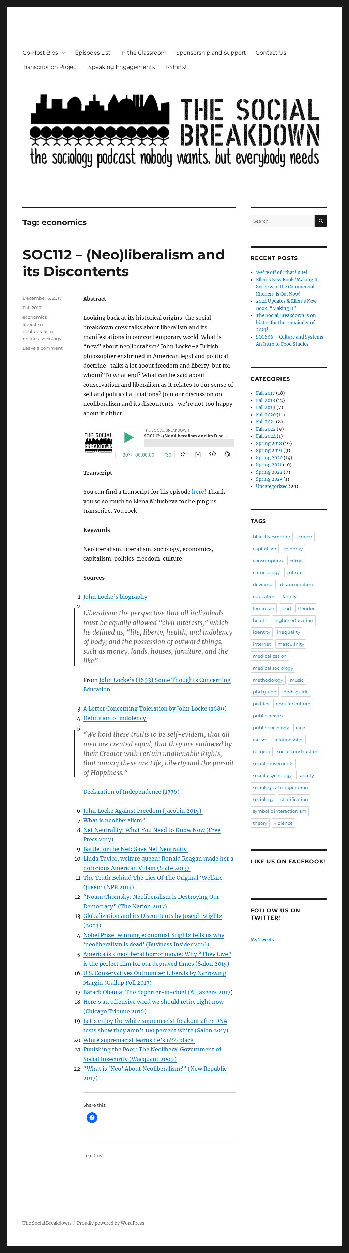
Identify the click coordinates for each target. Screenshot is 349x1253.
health (260, 620)
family (290, 596)
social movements (273, 763)
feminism (263, 608)
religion (261, 751)
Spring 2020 (269, 458)
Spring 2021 (269, 465)
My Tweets (262, 940)
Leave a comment (42, 348)
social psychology (272, 775)
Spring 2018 (269, 443)
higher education (293, 620)
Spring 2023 (269, 479)
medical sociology (273, 668)
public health (268, 715)
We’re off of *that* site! (281, 272)
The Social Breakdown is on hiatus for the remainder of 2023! (286, 323)
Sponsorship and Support (211, 52)
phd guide (264, 692)
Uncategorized (272, 486)
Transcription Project (50, 67)
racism (260, 739)
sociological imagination (280, 787)
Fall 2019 (265, 408)
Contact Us (271, 52)
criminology (266, 572)
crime (296, 560)
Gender (306, 608)
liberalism (33, 324)
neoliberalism (37, 331)
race (300, 727)
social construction (298, 751)
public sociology (271, 727)
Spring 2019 (269, 450)
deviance (263, 584)
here (198, 491)
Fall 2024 (266, 436)
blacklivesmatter (271, 536)
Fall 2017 (32, 307)
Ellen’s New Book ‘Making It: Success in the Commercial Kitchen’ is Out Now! (287, 287)
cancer (304, 536)
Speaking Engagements (121, 67)
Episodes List (93, 52)
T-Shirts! (175, 67)
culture (295, 572)
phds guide (296, 692)
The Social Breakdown (46, 1223)
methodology (268, 680)
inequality (288, 632)
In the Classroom (143, 52)
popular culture (293, 703)
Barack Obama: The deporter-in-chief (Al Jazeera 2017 (156, 992)
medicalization (270, 656)
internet (262, 644)
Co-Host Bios (40, 52)
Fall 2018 (265, 400)
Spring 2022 (269, 472)
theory (260, 823)
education (264, 596)
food (286, 608)
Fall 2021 (265, 422)
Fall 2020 (266, 415)
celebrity (293, 548)
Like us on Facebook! (288, 861)
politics (30, 338)
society (306, 775)
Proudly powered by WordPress (111, 1223)
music (297, 680)
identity (261, 632)
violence (283, 823)
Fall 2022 (266, 429)
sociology (51, 338)
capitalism (264, 548)
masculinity (291, 644)
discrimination (296, 584)
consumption (268, 560)
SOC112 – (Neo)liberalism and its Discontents (123, 263)
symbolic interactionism (279, 811)
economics (34, 317)
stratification (294, 799)
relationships (288, 739)
